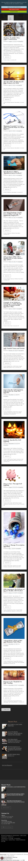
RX (13, 566)
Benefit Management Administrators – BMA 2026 (14, 835)
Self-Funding (15, 366)
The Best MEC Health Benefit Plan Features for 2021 (14, 82)
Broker (8, 102)
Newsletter (17, 102)
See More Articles (6, 807)
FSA (20, 413)
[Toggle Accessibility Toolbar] (2, 858)
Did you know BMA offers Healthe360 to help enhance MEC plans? (13, 258)
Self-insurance (15, 460)
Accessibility (17, 838)
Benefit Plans (10, 366)
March (10, 217)
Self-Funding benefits (13, 702)
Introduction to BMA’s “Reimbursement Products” (13, 172)
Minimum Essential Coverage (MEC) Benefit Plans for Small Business (14, 127)
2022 (15, 41)
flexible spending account (13, 413)
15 (13, 41)
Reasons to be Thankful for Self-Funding (13, 682)
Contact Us (10, 837)
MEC (18, 661)
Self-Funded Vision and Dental (14, 348)
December (11, 394)
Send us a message (8, 827)
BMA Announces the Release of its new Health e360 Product (14, 590)
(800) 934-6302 (8, 821)
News (8, 60)
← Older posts (5, 709)
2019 (16, 394)
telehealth (22, 662)
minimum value (14, 662)
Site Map (3, 841)
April (10, 85)
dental (5, 367)
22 (12, 175)
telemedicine (8, 611)
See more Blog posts (7, 765)
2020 (14, 308)
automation (6, 413)
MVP (19, 662)
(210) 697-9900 (11, 822)
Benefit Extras (10, 610)
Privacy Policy (4, 839)
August (10, 41)
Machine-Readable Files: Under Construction (12, 38)
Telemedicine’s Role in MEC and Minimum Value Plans (13, 641)
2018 (15, 593)
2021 (14, 85)
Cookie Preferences (20, 839)
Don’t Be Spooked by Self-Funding (13, 440)
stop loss (20, 460)
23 (12, 85)
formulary (5, 566)
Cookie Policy (12, 839)
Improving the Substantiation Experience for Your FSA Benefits (13, 391)
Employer (12, 102)
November (11, 644)
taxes (18, 504)
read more (7, 57)
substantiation (6, 414)
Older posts (10, 18)
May (10, 548)
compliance (18, 459)
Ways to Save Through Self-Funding (13, 484)
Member (13, 233)
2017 (16, 644)
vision (13, 367)
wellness (13, 611)
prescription (10, 566)
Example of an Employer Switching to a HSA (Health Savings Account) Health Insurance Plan (13, 304)
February (11, 350)
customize (10, 504)
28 (13, 350)
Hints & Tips (9, 325)
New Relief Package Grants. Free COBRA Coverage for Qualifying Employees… (13, 214)
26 (15, 443)
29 (13, 487)
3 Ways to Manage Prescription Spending (14, 545)
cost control (18, 565)
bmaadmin (20, 41)
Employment (4, 837)
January (10, 593)
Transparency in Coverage (7, 838)
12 (14, 394)
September (11, 443)
